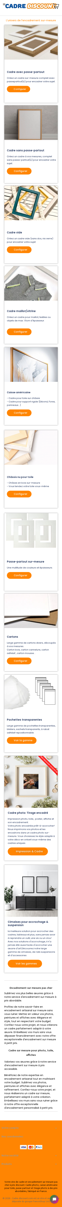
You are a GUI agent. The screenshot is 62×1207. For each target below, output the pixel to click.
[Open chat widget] (54, 1199)
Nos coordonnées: (12, 1137)
